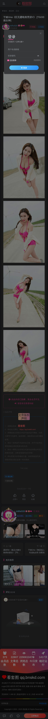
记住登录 (12, 60)
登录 (25, 67)
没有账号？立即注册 (15, 41)
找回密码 (37, 60)
